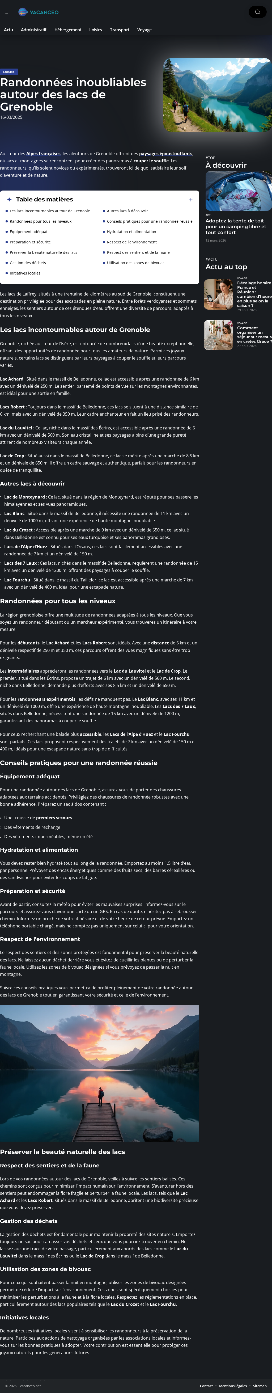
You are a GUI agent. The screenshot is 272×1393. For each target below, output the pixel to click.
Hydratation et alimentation (131, 231)
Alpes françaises (43, 154)
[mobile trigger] (9, 12)
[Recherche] (257, 12)
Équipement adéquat (29, 231)
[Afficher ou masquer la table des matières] (133, 200)
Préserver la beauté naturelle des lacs (43, 252)
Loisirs (9, 72)
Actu (209, 215)
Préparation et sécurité (30, 241)
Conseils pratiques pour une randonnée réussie (150, 221)
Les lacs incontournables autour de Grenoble (50, 210)
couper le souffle (151, 161)
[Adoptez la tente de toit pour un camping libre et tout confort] (239, 191)
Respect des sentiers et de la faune (138, 252)
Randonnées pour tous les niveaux (40, 221)
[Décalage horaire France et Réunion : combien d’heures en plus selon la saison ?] (218, 294)
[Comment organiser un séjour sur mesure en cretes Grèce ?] (218, 335)
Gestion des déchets (28, 262)
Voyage (242, 278)
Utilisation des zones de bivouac (135, 262)
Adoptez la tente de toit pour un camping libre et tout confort (236, 226)
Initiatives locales (25, 273)
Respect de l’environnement (132, 241)
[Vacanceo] (38, 12)
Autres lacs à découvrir (127, 210)
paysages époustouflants (165, 154)
